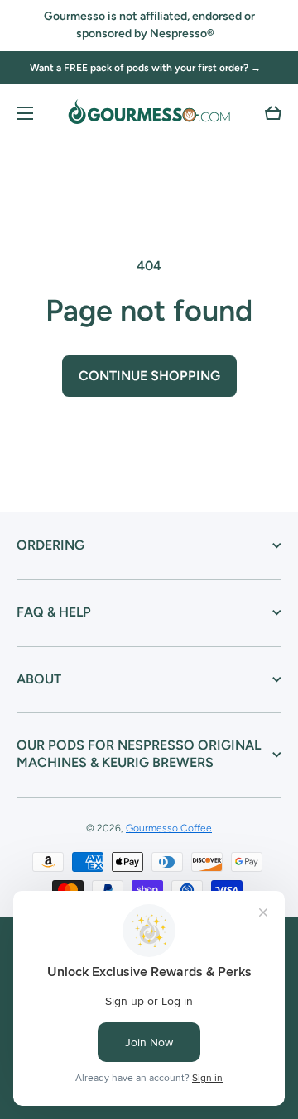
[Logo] (149, 113)
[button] (273, 113)
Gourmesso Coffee (169, 828)
